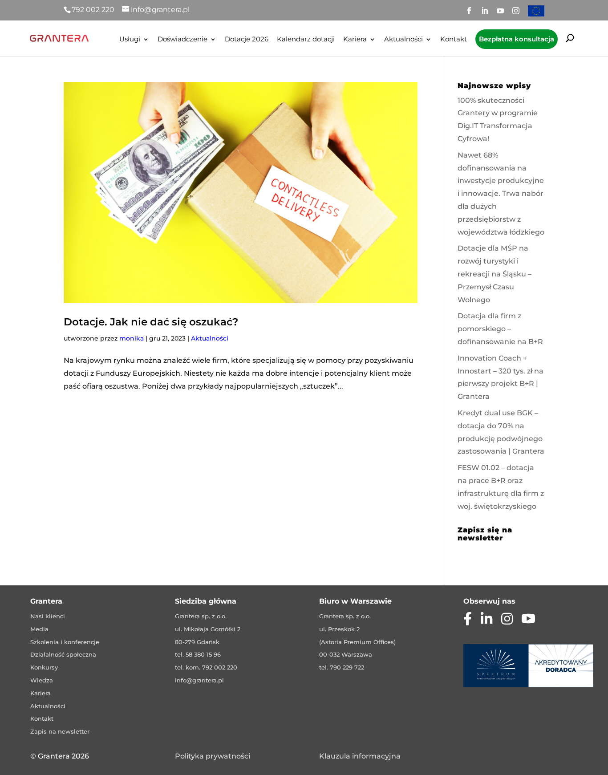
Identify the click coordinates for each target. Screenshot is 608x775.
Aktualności (403, 39)
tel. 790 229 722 (341, 667)
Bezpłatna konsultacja (516, 39)
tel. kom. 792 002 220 (206, 667)
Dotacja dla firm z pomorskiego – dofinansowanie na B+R (500, 329)
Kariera (355, 39)
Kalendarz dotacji (306, 39)
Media (39, 629)
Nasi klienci (47, 616)
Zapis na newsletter (59, 731)
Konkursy (44, 667)
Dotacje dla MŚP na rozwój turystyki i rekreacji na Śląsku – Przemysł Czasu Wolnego (494, 274)
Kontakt (453, 39)
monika (131, 338)
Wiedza (41, 680)
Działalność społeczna (63, 654)
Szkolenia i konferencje (64, 641)
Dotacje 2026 (246, 39)
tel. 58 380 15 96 (198, 654)
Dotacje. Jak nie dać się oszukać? (151, 322)
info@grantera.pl (199, 680)
